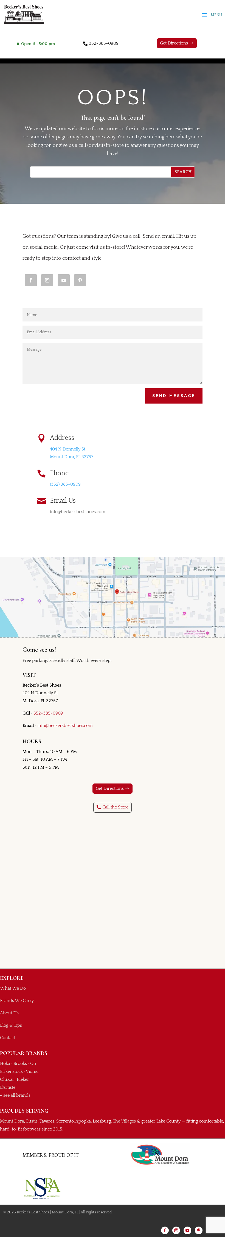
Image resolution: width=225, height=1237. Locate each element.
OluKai (6, 1079)
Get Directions (174, 43)
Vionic (32, 1071)
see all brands (16, 1095)
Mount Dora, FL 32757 (71, 456)
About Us (9, 1013)
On (33, 1063)
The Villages (124, 1121)
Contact (7, 1037)
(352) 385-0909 (65, 484)
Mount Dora (12, 1121)
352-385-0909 (104, 43)
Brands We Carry (17, 1000)
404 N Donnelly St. (68, 449)
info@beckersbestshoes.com (65, 725)
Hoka (5, 1063)
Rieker (23, 1079)
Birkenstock (11, 1071)
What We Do (13, 988)
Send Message (173, 395)
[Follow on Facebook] (31, 280)
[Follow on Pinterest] (80, 280)
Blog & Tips (11, 1025)
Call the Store (115, 807)
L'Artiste (7, 1087)
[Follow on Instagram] (47, 280)
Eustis (32, 1121)
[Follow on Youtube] (64, 280)
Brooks (20, 1063)
